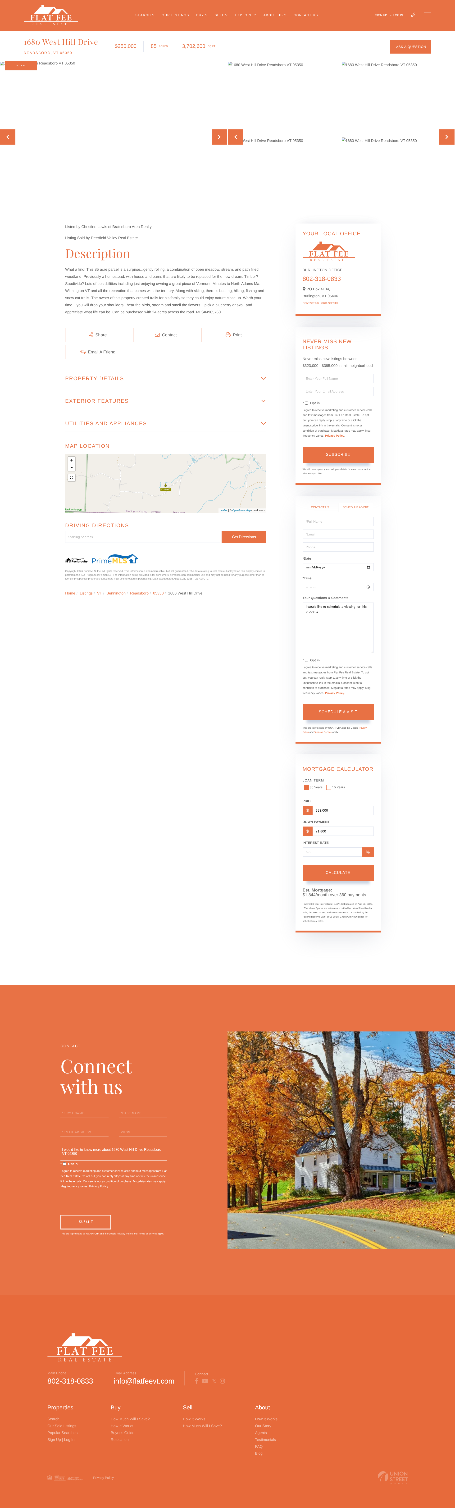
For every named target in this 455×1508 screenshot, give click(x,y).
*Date (307, 558)
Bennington (116, 593)
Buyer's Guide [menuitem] (122, 1433)
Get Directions (244, 537)
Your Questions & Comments (325, 598)
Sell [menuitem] (219, 15)
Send (85, 1222)
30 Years (316, 787)
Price (308, 801)
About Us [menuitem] (273, 15)
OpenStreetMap (241, 510)
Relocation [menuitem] (120, 1440)
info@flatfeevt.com (144, 1381)
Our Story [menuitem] (263, 1426)
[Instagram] (222, 1381)
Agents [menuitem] (261, 1433)
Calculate (338, 873)
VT (99, 593)
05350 (158, 593)
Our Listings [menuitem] (175, 15)
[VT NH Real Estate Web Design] (393, 1477)
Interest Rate (316, 843)
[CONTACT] (410, 47)
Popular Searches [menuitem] (62, 1433)
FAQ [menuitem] (259, 1447)
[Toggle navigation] (427, 15)
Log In (398, 15)
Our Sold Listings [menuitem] (61, 1426)
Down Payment (316, 822)
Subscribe (338, 454)
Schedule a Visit (356, 507)
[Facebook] (196, 1381)
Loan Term (313, 780)
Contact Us (311, 303)
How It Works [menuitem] (122, 1426)
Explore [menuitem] (244, 15)
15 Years (338, 787)
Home (70, 593)
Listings (86, 593)
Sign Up (381, 15)
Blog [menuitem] (259, 1454)
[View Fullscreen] (71, 477)
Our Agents (329, 303)
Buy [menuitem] (200, 15)
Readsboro (139, 593)
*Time (307, 578)
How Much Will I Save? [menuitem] (130, 1419)
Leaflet (224, 510)
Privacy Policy (334, 435)
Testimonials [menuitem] (265, 1440)
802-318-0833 (322, 278)
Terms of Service (323, 732)
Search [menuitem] (143, 15)
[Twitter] (214, 1381)
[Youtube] (205, 1381)
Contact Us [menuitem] (306, 15)
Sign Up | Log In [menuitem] (60, 1440)
